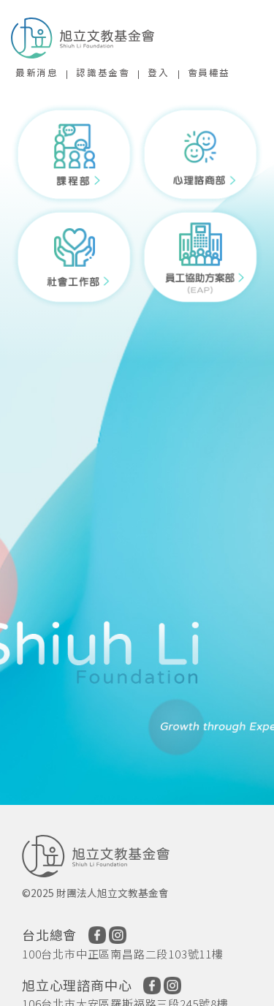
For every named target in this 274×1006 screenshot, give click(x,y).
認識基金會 (102, 72)
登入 (158, 72)
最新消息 (36, 72)
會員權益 (209, 72)
